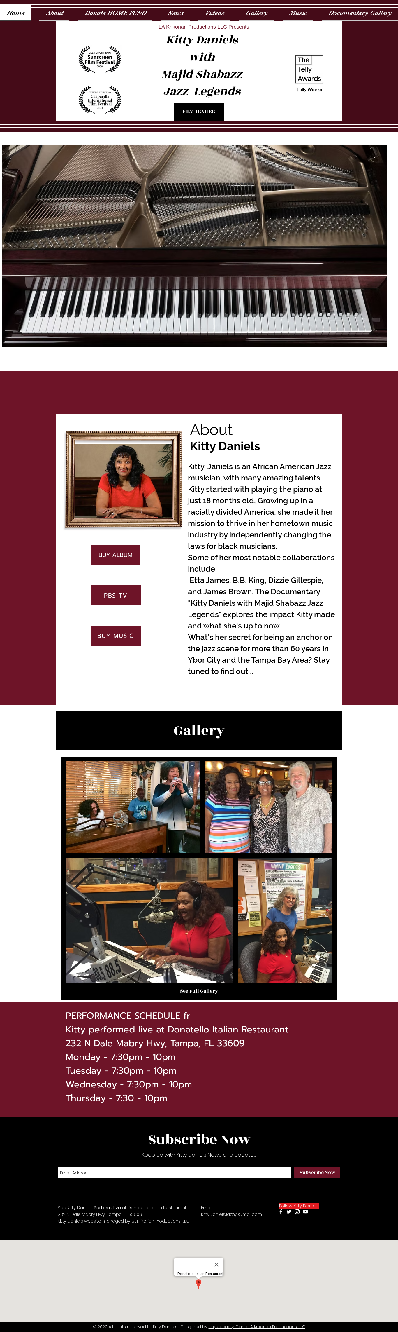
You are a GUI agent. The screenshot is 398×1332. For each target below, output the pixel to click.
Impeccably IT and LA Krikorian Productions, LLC (257, 1327)
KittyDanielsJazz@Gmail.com (231, 1214)
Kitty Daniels (202, 40)
